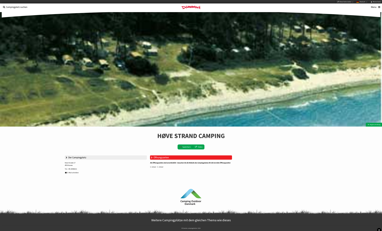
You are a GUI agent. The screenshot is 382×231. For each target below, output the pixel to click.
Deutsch (362, 2)
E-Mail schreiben (73, 173)
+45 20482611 (72, 169)
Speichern (186, 147)
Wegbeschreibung (375, 124)
